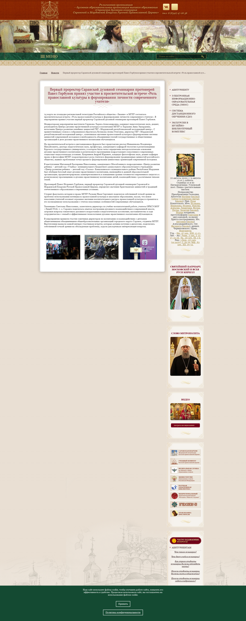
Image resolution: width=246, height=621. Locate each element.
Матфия (186, 196)
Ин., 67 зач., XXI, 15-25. (189, 233)
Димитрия (186, 208)
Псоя (193, 201)
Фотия (196, 208)
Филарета (176, 226)
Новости (55, 73)
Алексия (175, 208)
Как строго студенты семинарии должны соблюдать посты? (185, 564)
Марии (179, 212)
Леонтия (184, 210)
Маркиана (176, 205)
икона (195, 196)
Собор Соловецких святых (185, 198)
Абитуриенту (180, 89)
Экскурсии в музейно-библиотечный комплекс (182, 127)
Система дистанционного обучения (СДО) (183, 113)
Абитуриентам (181, 547)
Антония (181, 221)
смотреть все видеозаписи (184, 425)
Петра (175, 210)
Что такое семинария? (185, 552)
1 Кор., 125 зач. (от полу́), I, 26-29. (183, 241)
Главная (43, 73)
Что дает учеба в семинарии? (185, 556)
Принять (123, 604)
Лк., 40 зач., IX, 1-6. (190, 237)
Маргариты (185, 230)
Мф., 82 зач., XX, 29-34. (188, 243)
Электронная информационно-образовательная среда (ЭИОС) (184, 100)
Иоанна (187, 205)
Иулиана (195, 203)
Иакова (196, 205)
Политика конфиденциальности (123, 612)
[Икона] (185, 175)
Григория (193, 214)
